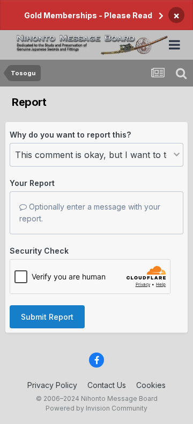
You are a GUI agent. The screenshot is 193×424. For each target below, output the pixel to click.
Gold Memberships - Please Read (88, 15)
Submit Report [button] (47, 316)
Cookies (151, 385)
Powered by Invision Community (96, 408)
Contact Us (106, 385)
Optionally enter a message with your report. (89, 212)
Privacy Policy (52, 385)
